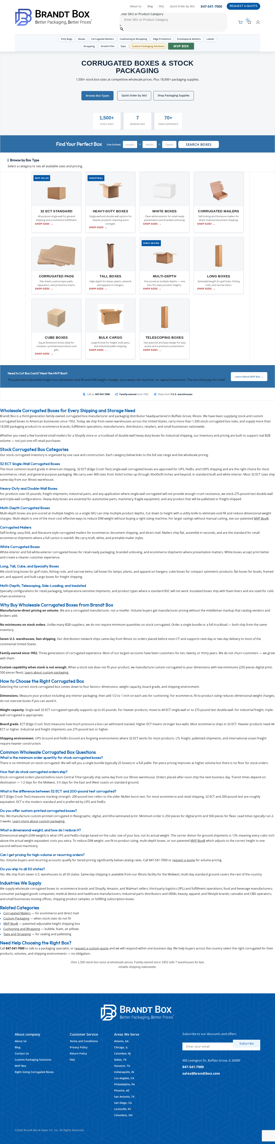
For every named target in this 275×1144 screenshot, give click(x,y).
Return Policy (78, 1053)
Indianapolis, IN (124, 1072)
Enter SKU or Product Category (141, 14)
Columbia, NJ (122, 1053)
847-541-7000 (211, 6)
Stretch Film (107, 46)
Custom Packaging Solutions (148, 46)
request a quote (183, 860)
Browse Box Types (97, 95)
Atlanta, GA (121, 1041)
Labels (210, 39)
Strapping (89, 46)
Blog (150, 6)
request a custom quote (91, 948)
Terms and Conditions (84, 1041)
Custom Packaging (16, 918)
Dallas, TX (120, 1059)
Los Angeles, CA (124, 1078)
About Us (135, 6)
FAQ (161, 6)
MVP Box (181, 46)
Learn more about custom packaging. (39, 821)
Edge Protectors (162, 39)
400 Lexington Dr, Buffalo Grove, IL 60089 (211, 1060)
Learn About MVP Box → (249, 376)
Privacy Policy (79, 1047)
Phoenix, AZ (121, 1090)
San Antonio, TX (124, 1096)
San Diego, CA (123, 1103)
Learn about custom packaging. (47, 672)
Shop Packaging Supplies (174, 95)
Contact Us (22, 1053)
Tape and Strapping (17, 934)
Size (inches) (114, 144)
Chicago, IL (121, 1047)
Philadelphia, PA (124, 1084)
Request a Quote (243, 6)
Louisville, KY (122, 1109)
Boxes (81, 39)
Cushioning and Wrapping (21, 929)
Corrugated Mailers (102, 39)
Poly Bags (66, 39)
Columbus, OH (123, 1115)
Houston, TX (122, 1066)
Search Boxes (198, 144)
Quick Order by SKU (182, 6)
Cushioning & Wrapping (133, 39)
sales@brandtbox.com (201, 1073)
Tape (123, 46)
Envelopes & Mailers (189, 39)
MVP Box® (261, 518)
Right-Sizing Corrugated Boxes (34, 1072)
